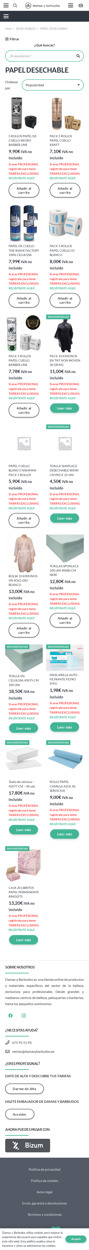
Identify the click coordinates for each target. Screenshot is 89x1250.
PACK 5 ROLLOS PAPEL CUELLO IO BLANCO (62, 250)
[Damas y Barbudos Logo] (42, 5)
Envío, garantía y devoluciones (44, 1203)
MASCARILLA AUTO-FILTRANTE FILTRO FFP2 (64, 679)
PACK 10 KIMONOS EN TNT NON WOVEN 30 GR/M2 (65, 360)
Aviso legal (44, 1192)
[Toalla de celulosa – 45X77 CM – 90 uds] (24, 759)
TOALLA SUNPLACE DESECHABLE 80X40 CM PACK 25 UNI (64, 470)
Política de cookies (44, 1180)
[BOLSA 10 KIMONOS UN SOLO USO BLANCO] (24, 553)
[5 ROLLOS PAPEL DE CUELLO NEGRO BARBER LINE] (24, 113)
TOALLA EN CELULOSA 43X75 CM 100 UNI (24, 680)
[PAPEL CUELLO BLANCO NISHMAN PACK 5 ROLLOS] (24, 443)
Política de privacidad (44, 1169)
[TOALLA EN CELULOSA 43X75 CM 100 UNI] (24, 658)
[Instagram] (23, 1015)
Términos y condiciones (44, 1214)
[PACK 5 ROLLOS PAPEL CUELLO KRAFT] (65, 113)
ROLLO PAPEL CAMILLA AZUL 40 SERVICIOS (62, 786)
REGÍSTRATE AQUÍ (21, 178)
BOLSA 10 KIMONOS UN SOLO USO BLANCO (23, 580)
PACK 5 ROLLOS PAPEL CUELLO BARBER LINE (20, 360)
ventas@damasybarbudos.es (33, 1051)
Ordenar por (11, 85)
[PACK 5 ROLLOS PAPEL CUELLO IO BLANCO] (65, 223)
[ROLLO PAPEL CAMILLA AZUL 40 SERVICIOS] (65, 759)
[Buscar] (78, 56)
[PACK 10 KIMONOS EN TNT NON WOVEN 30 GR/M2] (65, 333)
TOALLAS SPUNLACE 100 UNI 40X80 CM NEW (64, 570)
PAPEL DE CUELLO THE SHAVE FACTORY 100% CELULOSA (24, 250)
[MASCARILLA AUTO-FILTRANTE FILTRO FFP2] (65, 657)
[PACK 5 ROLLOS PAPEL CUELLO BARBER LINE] (24, 333)
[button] (6, 5)
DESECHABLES (26, 28)
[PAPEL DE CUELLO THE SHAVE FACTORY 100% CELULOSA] (24, 223)
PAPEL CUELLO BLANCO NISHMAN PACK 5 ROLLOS (22, 470)
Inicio (8, 28)
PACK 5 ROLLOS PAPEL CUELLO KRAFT (61, 140)
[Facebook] (10, 1015)
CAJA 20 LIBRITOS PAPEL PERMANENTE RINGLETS (24, 892)
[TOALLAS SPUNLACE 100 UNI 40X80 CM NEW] (65, 548)
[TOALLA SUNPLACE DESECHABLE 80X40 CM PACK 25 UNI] (65, 443)
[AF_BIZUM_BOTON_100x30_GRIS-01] (44, 1145)
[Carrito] (81, 5)
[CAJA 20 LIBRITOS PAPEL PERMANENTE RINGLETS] (24, 865)
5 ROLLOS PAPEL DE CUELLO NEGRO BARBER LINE (23, 140)
